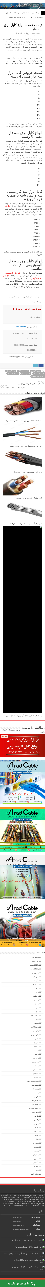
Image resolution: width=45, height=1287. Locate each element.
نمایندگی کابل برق (13, 373)
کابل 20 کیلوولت (35, 969)
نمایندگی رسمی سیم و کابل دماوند (27, 1260)
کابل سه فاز (19, 33)
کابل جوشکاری (36, 1027)
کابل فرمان (37, 1097)
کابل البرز (38, 1004)
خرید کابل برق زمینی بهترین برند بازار (27, 472)
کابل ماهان (37, 1135)
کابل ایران (37, 1008)
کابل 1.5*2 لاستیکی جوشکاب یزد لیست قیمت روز (23, 13)
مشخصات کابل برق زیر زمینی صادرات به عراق (24, 420)
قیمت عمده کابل (23, 371)
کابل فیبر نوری (36, 1112)
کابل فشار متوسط (35, 1108)
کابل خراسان (36, 1031)
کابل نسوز (37, 1159)
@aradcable (17, 1221)
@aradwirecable (18, 1225)
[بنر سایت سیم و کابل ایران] (22, 5)
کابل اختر (38, 992)
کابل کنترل (37, 1120)
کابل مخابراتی (36, 1143)
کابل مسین (37, 1151)
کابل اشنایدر (37, 996)
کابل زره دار (37, 1050)
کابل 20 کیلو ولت (35, 965)
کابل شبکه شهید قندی (34, 1081)
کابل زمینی (37, 1054)
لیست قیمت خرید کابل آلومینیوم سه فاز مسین (24, 715)
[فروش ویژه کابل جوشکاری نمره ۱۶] (43, 1247)
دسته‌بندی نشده (36, 957)
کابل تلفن (38, 1019)
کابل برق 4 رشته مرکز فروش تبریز (28, 498)
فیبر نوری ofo (36, 961)
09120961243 (18, 1217)
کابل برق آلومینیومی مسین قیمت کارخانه (26, 523)
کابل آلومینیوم (36, 977)
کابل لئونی (37, 1124)
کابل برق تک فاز (25, 373)
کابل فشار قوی (36, 1104)
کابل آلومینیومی (36, 980)
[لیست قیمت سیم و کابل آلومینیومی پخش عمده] (43, 1253)
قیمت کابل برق (11, 371)
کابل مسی (37, 1147)
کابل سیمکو (37, 1073)
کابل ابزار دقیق (36, 984)
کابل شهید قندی (36, 1085)
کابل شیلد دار (36, 1089)
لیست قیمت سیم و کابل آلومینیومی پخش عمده (22, 1253)
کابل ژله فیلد (37, 1058)
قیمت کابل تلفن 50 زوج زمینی (29, 383)
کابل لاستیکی (36, 1128)
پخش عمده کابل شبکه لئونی (15, 386)
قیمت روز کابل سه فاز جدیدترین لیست (26, 1240)
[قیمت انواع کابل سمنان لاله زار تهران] (43, 1267)
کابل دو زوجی (36, 1042)
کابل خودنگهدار (36, 1035)
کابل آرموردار (36, 973)
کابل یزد (38, 1170)
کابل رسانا (37, 1046)
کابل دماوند (37, 1039)
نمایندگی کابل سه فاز (38, 376)
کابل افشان (37, 1000)
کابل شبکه (37, 1077)
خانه (42, 17)
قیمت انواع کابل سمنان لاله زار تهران (26, 1267)
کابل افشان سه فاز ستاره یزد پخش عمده (26, 446)
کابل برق (36, 17)
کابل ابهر (38, 988)
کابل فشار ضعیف (35, 1100)
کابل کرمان (37, 1116)
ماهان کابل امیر (36, 1174)
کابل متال (38, 1139)
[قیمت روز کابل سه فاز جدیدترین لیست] (43, 1240)
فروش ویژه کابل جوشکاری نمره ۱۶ (27, 1247)
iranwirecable (36, 33)
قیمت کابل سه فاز (39, 373)
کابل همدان (37, 1166)
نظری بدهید (36, 34)
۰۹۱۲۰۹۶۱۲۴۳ (20, 327)
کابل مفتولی (37, 1155)
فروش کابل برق (35, 371)
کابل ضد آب (37, 1093)
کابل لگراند (37, 1131)
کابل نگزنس (37, 1162)
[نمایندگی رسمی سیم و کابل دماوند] (43, 1260)
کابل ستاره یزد (36, 1062)
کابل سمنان (37, 1066)
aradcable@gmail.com (20, 1229)
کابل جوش (37, 1023)
